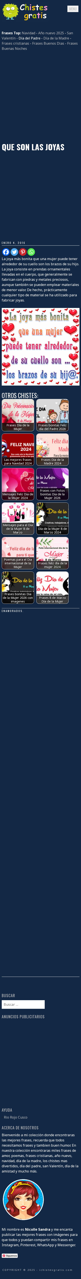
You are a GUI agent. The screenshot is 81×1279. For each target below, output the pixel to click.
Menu (73, 8)
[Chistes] (25, 20)
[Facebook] (6, 252)
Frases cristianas (15, 43)
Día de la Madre (56, 38)
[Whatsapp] (31, 252)
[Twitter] (14, 252)
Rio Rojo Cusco (15, 1117)
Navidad (28, 33)
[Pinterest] (23, 252)
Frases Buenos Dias (48, 43)
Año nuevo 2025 (51, 33)
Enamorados (12, 611)
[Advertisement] (40, 96)
